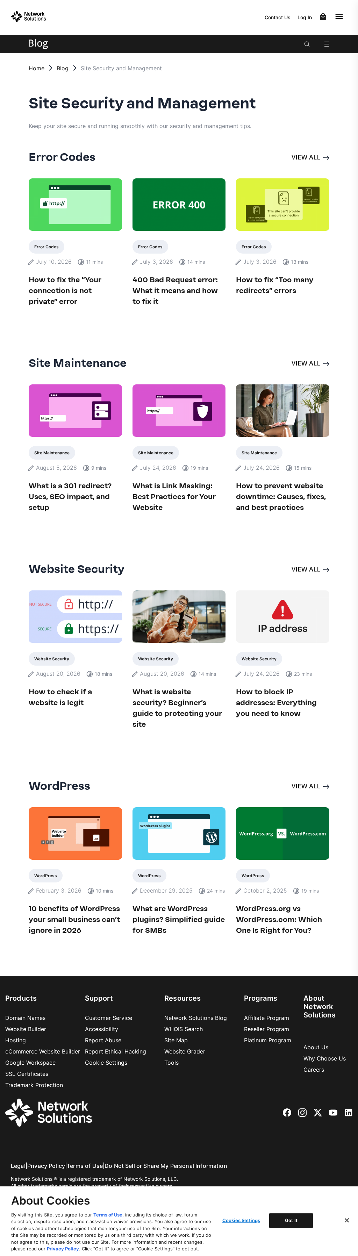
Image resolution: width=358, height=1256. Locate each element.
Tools (171, 1062)
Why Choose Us (324, 1058)
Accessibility (101, 1029)
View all (306, 157)
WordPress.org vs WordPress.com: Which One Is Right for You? (279, 919)
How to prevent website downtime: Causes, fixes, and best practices (281, 496)
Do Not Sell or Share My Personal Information (166, 1165)
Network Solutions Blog (195, 1017)
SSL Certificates (26, 1073)
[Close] (347, 1220)
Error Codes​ (46, 246)
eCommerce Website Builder (42, 1051)
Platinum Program (267, 1040)
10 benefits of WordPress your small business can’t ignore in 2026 (74, 919)
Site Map (176, 1040)
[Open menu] (327, 44)
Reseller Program (266, 1029)
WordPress (45, 875)
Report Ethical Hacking (115, 1051)
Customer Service (108, 1017)
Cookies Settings (241, 1220)
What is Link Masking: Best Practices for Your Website (174, 496)
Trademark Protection (34, 1084)
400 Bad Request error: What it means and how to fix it (175, 290)
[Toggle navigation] (340, 16)
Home (36, 68)
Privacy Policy (46, 1165)
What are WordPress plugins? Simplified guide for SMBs (179, 919)
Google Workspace (30, 1062)
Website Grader (184, 1051)
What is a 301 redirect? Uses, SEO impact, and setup (70, 496)
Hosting (15, 1040)
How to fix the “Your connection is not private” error (65, 290)
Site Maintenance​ (52, 452)
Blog (63, 68)
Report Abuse (103, 1040)
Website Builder (25, 1029)
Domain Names (25, 1017)
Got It (291, 1220)
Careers (313, 1069)
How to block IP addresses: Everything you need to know (276, 702)
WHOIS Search (183, 1029)
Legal (18, 1165)
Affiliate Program (266, 1017)
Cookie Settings (106, 1062)
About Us (315, 1047)
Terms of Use (85, 1165)
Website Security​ (51, 658)
